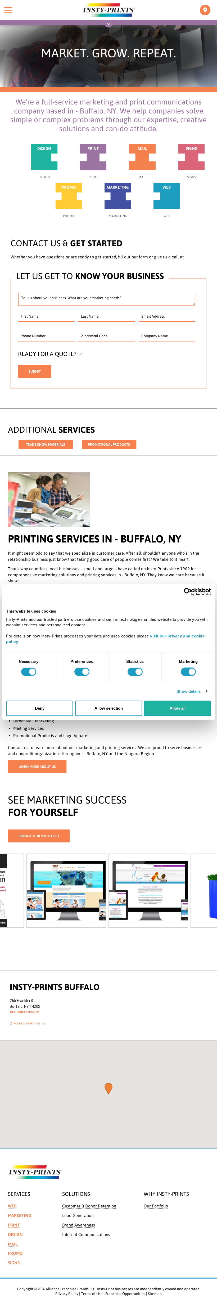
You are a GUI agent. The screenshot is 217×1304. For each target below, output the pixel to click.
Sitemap (155, 1294)
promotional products (109, 444)
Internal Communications (86, 1234)
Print (14, 1225)
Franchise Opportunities (125, 1294)
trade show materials (45, 444)
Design (15, 1234)
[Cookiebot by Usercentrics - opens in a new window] (188, 592)
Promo (15, 1253)
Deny (39, 708)
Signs (14, 1262)
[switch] (81, 672)
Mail (12, 1244)
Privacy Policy (66, 1294)
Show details (189, 691)
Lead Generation (78, 1215)
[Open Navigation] (108, 25)
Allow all (178, 708)
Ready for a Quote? (47, 353)
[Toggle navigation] (205, 10)
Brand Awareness (78, 1225)
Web (12, 1205)
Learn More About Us (37, 767)
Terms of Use (92, 1294)
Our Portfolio (156, 1205)
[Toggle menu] (8, 10)
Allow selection (108, 708)
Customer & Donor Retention (89, 1205)
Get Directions (23, 1012)
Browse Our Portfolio (39, 836)
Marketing (19, 1215)
